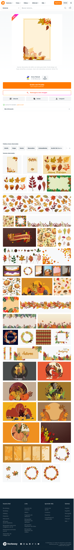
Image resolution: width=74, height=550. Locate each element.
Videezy (5, 513)
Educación (6, 519)
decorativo (31, 148)
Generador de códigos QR (7, 534)
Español (66, 511)
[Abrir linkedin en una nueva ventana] (27, 544)
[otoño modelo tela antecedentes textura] (43, 337)
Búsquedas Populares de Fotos (28, 526)
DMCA (26, 512)
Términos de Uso (52, 544)
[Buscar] (65, 8)
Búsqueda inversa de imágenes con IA (9, 526)
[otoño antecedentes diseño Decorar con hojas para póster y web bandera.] (56, 432)
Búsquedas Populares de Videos (28, 532)
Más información (8, 109)
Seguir (45, 79)
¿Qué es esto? (20, 105)
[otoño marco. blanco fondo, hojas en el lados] (7, 353)
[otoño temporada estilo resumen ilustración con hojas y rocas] (37, 286)
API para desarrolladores (7, 522)
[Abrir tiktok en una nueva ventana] (32, 544)
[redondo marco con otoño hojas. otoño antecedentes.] (10, 337)
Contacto (46, 512)
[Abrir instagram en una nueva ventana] (24, 544)
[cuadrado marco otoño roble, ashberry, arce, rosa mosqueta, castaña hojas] (20, 221)
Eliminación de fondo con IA (7, 530)
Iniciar (65, 3)
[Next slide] (67, 148)
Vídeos (26, 3)
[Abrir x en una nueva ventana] (35, 544)
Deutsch (66, 516)
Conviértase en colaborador (48, 518)
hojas (14, 148)
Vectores (9, 3)
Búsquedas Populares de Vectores (28, 520)
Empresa (5, 516)
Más (43, 3)
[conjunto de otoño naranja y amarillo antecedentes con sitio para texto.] (27, 453)
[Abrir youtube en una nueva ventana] (38, 544)
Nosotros (46, 515)
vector (22, 148)
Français (66, 519)
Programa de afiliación (28, 515)
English (66, 508)
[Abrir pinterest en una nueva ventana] (30, 544)
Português (67, 513)
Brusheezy (6, 508)
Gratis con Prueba (37, 85)
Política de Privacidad (64, 544)
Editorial (34, 3)
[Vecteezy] (3, 3)
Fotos (17, 3)
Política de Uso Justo (62, 545)
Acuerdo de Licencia (27, 509)
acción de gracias (56, 148)
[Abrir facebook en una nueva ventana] (21, 544)
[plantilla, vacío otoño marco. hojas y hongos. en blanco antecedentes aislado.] (31, 473)
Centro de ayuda (47, 509)
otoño (6, 148)
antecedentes (43, 148)
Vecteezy (5, 511)
